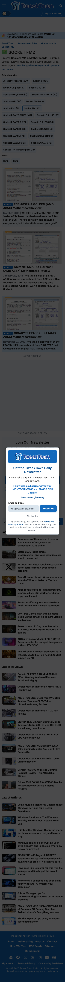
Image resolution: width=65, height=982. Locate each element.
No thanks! (32, 516)
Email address (16, 502)
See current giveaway (32, 497)
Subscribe (48, 508)
